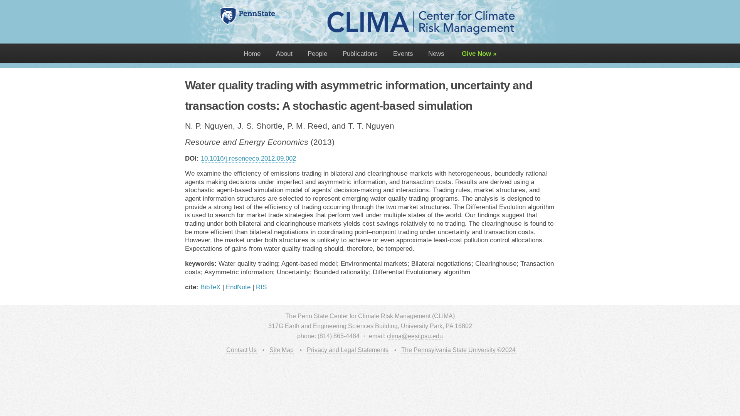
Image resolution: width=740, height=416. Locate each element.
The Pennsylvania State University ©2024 (458, 350)
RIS (261, 287)
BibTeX (210, 287)
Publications (360, 53)
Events (403, 53)
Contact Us (241, 350)
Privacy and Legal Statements (347, 350)
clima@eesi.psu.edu (415, 336)
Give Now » (478, 53)
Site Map (281, 350)
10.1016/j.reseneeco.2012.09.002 (248, 158)
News (436, 53)
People (317, 53)
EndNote (238, 287)
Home (252, 53)
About (284, 53)
